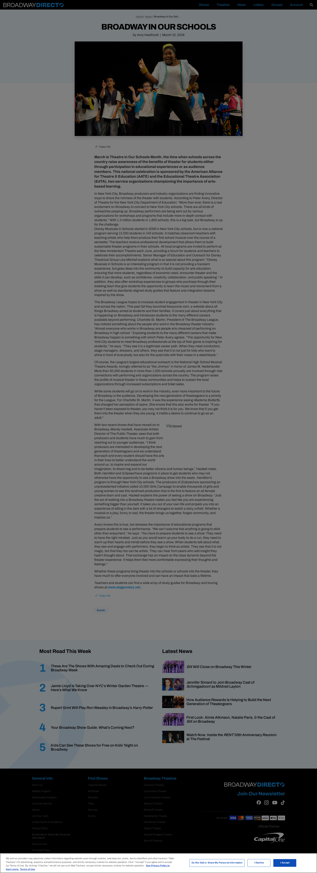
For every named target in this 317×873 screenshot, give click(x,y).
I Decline (259, 862)
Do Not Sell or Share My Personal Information (217, 862)
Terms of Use (27, 869)
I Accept (284, 862)
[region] (158, 863)
